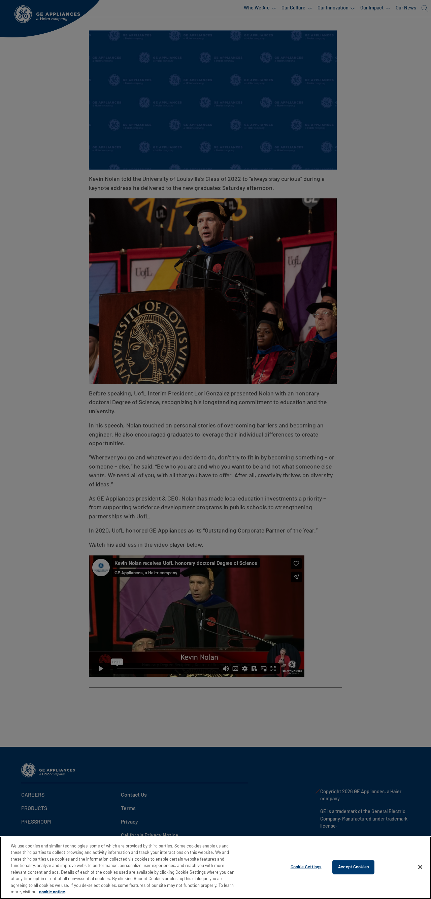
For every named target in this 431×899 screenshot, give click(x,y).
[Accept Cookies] (420, 867)
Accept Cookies (353, 867)
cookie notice (52, 892)
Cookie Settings (306, 867)
